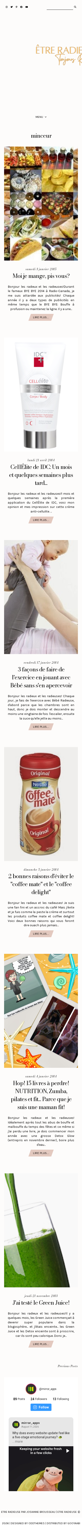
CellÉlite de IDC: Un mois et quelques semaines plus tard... (41, 475)
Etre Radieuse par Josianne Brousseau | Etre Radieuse (39, 1511)
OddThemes (36, 1523)
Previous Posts (68, 1366)
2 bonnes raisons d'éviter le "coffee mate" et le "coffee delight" (41, 884)
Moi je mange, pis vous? (41, 276)
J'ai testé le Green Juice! (41, 1302)
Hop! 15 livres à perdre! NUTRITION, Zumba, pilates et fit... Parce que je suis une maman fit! (41, 1095)
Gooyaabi (73, 1523)
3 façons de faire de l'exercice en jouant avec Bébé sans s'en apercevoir (41, 677)
